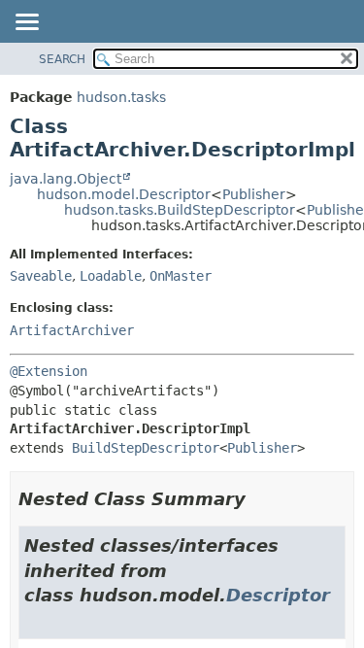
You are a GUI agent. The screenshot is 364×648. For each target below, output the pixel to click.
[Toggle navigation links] (26, 23)
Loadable (111, 276)
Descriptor (278, 595)
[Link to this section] (259, 499)
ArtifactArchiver (72, 330)
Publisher (253, 194)
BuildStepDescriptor (145, 448)
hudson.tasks (121, 97)
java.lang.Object (65, 179)
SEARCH (62, 59)
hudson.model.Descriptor (124, 194)
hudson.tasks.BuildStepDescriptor (179, 210)
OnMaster (180, 276)
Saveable (41, 276)
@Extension (48, 371)
